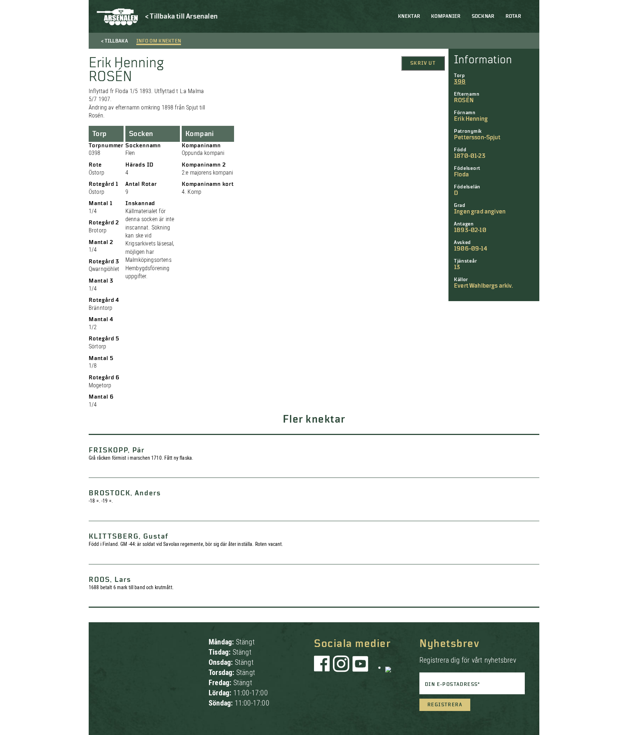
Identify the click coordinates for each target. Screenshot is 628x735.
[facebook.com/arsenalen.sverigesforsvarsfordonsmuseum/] (323, 667)
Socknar (483, 16)
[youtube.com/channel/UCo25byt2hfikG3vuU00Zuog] (360, 667)
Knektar (409, 16)
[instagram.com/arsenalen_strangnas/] (341, 667)
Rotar (513, 16)
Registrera (444, 705)
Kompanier (446, 16)
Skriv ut (423, 63)
